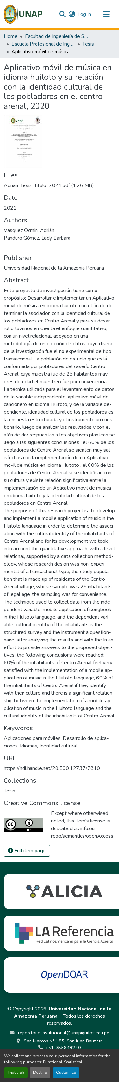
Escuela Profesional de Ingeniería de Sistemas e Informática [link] (43, 44)
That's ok (16, 1072)
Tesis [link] (88, 44)
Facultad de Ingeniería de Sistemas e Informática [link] (57, 36)
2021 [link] (10, 207)
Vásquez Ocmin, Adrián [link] (29, 230)
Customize (66, 1072)
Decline (40, 1072)
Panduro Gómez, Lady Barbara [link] (37, 238)
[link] (59, 185)
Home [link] (10, 36)
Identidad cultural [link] (58, 745)
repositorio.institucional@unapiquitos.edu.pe (63, 1032)
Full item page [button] (29, 850)
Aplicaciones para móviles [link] (32, 738)
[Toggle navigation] (106, 14)
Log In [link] (84, 14)
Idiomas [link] (28, 745)
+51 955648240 (63, 1047)
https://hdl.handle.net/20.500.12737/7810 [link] (52, 768)
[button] (23, 14)
